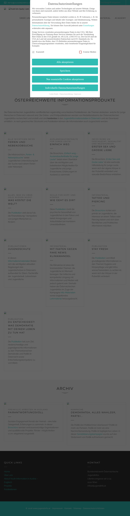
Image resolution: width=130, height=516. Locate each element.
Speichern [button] (65, 70)
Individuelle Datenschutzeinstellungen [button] (65, 87)
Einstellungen (88, 25)
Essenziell (40, 52)
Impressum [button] (77, 94)
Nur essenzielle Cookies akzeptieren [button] (65, 79)
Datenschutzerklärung (41, 25)
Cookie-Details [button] (54, 94)
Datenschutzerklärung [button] (66, 94)
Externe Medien (89, 52)
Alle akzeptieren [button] (65, 62)
